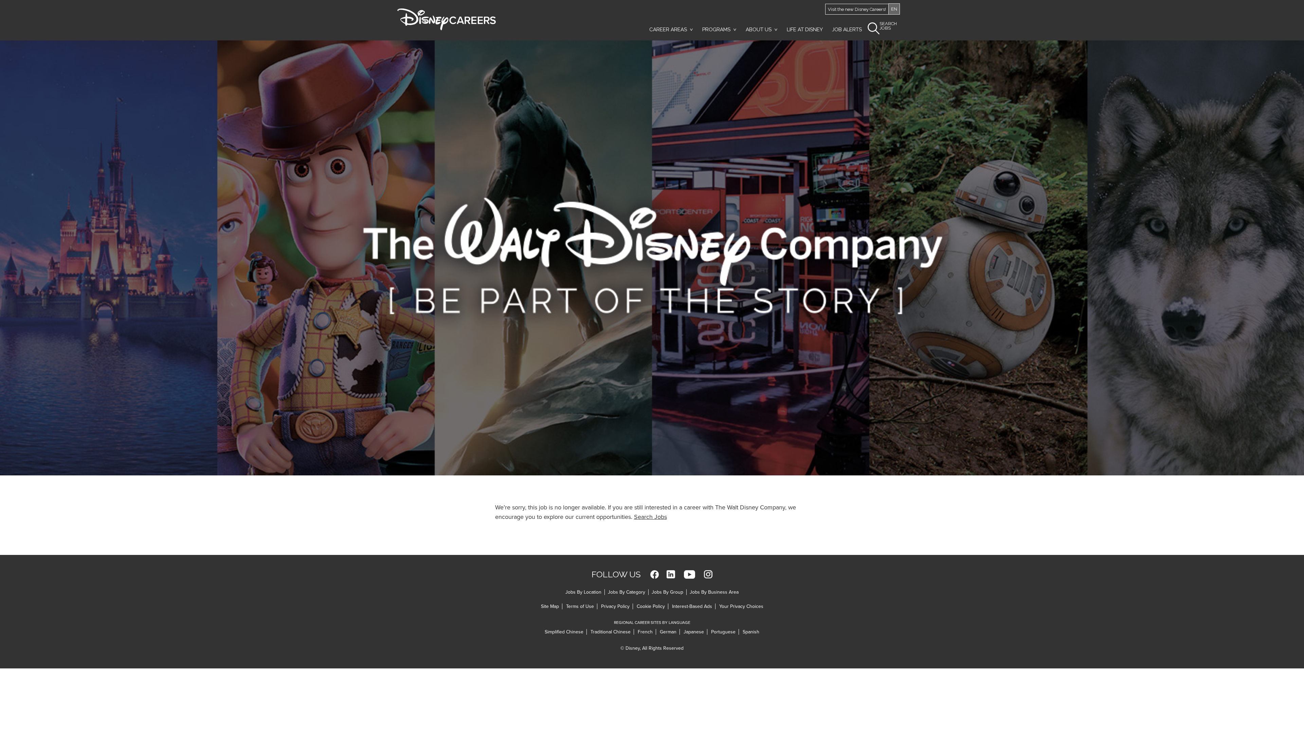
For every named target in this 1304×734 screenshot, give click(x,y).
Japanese (694, 632)
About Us (759, 30)
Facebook (654, 574)
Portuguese (723, 632)
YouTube (689, 574)
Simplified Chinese (564, 632)
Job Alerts (847, 30)
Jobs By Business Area (714, 592)
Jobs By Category (626, 592)
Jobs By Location (583, 592)
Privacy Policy (615, 606)
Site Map (550, 606)
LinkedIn (671, 574)
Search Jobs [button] (888, 26)
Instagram (708, 574)
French (645, 632)
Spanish (751, 632)
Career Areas (668, 30)
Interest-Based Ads (692, 606)
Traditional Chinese (611, 632)
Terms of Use (580, 606)
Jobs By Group (667, 592)
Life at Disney (805, 30)
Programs (716, 30)
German (668, 632)
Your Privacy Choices (741, 606)
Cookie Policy (651, 606)
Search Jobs (650, 517)
